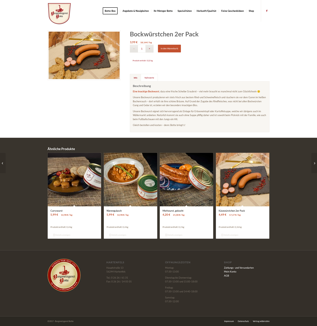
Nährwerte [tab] (149, 77)
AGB (226, 275)
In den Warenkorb (169, 48)
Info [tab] (135, 77)
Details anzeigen (62, 235)
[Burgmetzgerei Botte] (59, 13)
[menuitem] (111, 11)
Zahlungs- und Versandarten (239, 267)
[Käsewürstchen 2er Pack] (3, 163)
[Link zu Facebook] (266, 10)
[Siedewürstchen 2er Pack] (314, 163)
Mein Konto (230, 271)
